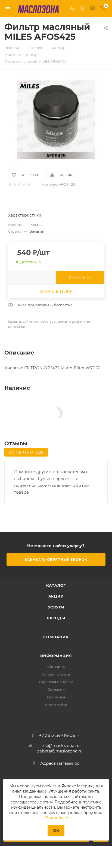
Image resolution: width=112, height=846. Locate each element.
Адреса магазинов (60, 763)
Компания (56, 637)
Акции (56, 596)
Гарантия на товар (56, 682)
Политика (56, 697)
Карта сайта (56, 705)
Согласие (56, 689)
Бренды (56, 618)
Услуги (56, 607)
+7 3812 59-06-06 (57, 735)
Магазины (56, 666)
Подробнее (56, 817)
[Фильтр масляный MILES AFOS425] (56, 120)
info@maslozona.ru (60, 745)
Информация (56, 655)
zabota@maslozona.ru (60, 751)
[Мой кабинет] (92, 8)
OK (56, 830)
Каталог (56, 585)
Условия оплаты (56, 674)
